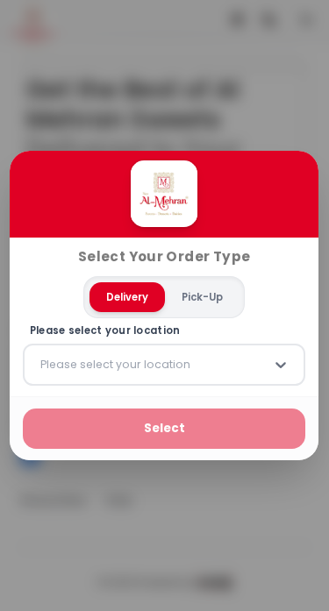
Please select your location (105, 330)
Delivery (127, 297)
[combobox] (42, 364)
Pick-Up (202, 297)
